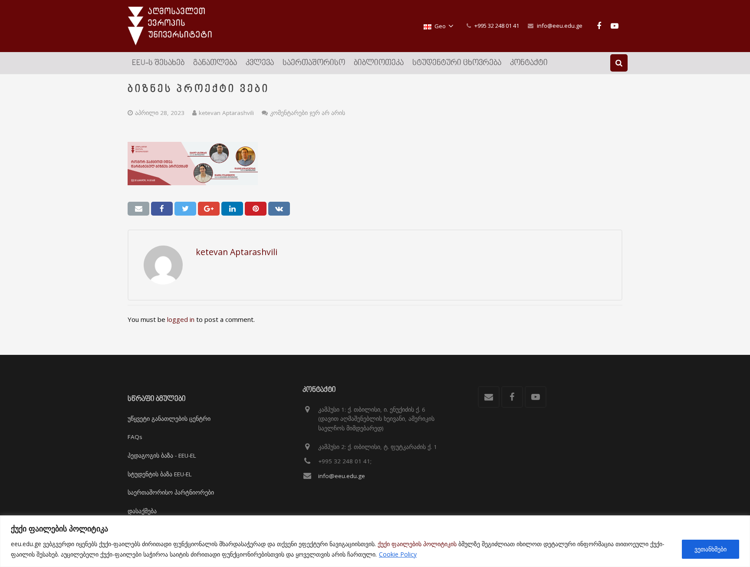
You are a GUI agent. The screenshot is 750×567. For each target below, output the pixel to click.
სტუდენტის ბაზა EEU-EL (160, 474)
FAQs (135, 437)
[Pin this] (255, 209)
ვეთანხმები (710, 549)
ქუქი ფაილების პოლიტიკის (417, 544)
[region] (375, 541)
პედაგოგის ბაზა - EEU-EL (162, 455)
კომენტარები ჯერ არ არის (307, 113)
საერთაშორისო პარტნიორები (171, 492)
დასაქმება (142, 511)
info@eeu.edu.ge (559, 25)
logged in (180, 319)
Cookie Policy (398, 554)
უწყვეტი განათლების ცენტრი (169, 419)
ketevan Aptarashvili (226, 113)
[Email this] (138, 209)
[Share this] (162, 209)
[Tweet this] (185, 209)
